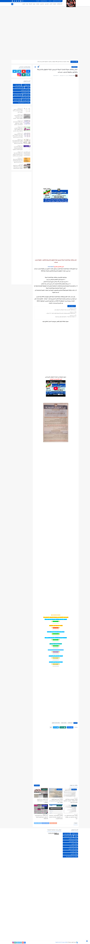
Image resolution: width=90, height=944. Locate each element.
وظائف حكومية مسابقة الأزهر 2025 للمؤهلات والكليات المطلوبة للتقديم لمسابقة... (53, 61)
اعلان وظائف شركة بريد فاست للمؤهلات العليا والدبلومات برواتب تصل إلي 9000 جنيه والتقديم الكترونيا (18, 130)
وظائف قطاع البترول (18, 95)
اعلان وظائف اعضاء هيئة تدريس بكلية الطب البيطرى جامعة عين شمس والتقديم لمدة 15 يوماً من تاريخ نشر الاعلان (18, 155)
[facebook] (23, 1)
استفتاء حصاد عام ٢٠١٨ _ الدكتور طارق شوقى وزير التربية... (65, 316)
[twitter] (16, 1)
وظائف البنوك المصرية (19, 87)
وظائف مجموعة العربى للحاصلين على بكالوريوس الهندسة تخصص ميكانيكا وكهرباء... (56, 817)
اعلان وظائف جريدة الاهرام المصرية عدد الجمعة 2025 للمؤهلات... (42, 801)
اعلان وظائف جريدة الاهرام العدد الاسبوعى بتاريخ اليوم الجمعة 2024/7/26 (41, 817)
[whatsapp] (12, 1)
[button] (70, 727)
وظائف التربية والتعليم (25, 90)
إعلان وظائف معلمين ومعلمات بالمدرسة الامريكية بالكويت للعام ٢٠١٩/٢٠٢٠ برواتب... (60, 313)
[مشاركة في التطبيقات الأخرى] (50, 727)
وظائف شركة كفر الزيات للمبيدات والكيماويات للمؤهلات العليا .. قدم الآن (18, 117)
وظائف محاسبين (17, 100)
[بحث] (12, 4)
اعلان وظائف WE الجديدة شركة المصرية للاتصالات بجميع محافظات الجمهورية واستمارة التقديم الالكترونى (18, 149)
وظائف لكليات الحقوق (25, 97)
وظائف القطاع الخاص (25, 92)
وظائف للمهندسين (26, 100)
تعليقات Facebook (45, 823)
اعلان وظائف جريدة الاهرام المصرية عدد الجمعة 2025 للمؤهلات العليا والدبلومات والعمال (18, 167)
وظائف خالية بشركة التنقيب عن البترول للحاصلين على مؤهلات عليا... (71, 817)
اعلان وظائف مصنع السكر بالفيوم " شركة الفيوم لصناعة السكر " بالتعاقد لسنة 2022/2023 (18, 124)
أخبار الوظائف (27, 85)
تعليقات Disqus (37, 823)
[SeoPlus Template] (77, 942)
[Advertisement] (45, 16)
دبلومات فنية (17, 85)
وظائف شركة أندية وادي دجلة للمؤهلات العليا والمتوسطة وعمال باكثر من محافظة (18, 142)
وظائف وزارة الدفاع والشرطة (24, 102)
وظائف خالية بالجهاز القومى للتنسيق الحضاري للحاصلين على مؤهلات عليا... (56, 801)
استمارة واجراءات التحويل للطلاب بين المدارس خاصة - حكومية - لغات (18, 111)
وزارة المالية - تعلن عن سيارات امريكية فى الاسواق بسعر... (64, 309)
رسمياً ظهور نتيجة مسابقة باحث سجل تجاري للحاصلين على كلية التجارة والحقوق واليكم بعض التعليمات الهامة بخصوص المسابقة (18, 161)
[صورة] (27, 110)
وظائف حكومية (27, 95)
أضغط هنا (55, 633)
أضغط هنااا (51, 266)
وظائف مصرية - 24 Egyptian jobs (61, 942)
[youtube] (20, 1)
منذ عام (75, 814)
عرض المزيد (37, 785)
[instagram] (19, 74)
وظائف (28, 87)
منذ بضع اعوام (72, 308)
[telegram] (18, 1)
